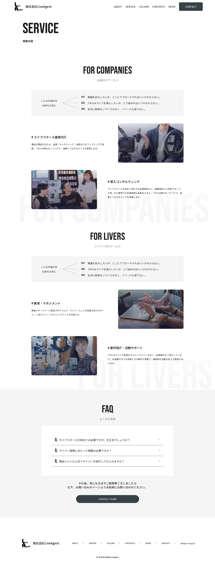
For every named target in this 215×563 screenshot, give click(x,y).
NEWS (172, 6)
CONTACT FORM (107, 499)
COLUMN (144, 6)
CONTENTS (158, 6)
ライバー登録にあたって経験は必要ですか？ (85, 450)
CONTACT (190, 6)
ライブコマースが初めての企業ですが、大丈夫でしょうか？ (94, 440)
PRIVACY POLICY (188, 543)
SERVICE (131, 6)
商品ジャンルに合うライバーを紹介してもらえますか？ (91, 461)
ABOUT (118, 6)
